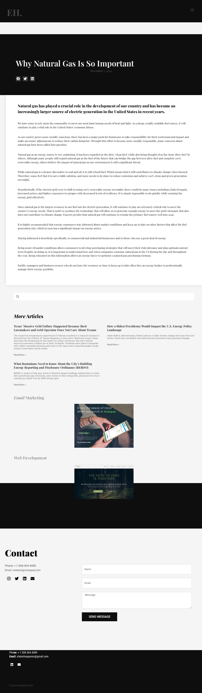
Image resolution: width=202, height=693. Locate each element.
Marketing (29, 397)
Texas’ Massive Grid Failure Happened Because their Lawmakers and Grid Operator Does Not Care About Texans (55, 328)
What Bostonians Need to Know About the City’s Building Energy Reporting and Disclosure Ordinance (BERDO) (53, 366)
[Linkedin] (25, 579)
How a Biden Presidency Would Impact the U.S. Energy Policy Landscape (149, 328)
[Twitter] (17, 579)
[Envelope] (32, 579)
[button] (192, 10)
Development (30, 457)
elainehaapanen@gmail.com (29, 656)
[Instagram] (9, 579)
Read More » (20, 355)
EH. (14, 12)
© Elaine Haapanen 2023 (21, 685)
